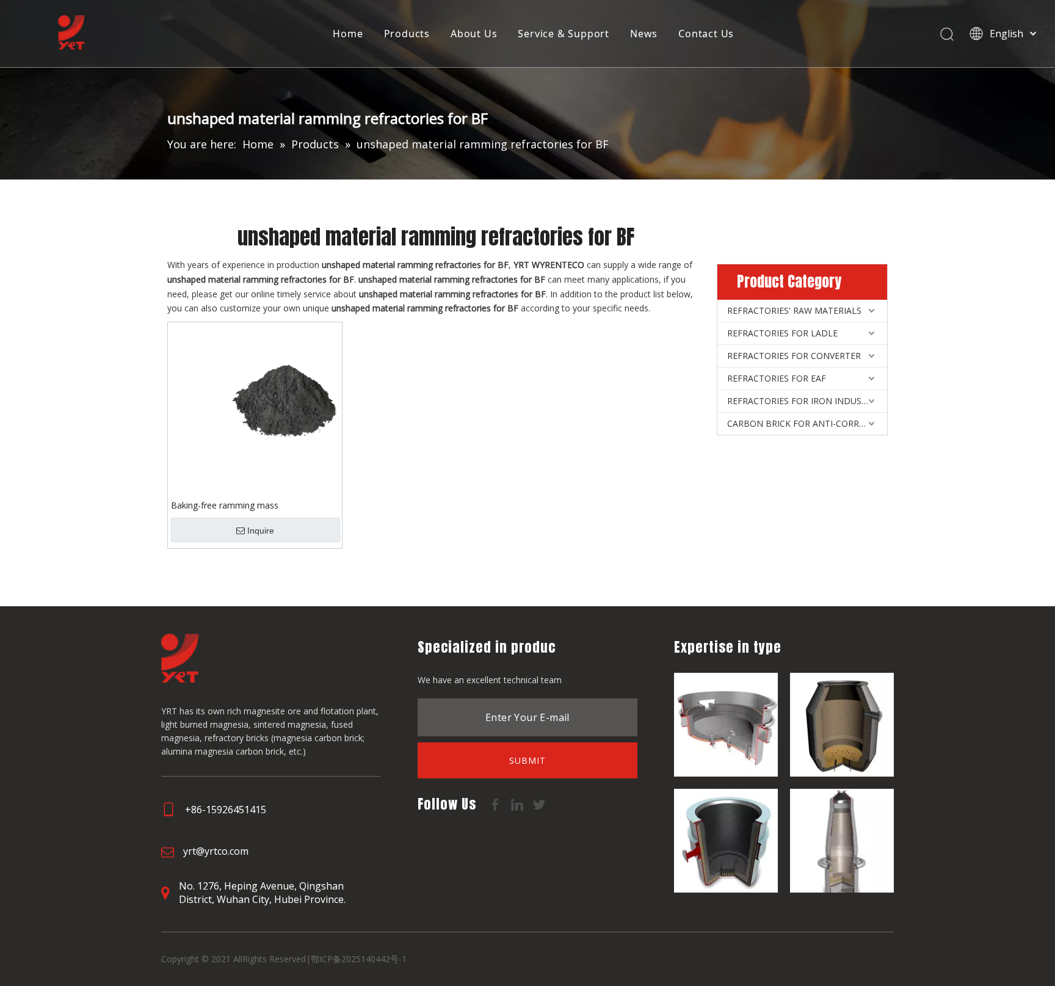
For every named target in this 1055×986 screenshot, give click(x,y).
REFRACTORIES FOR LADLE (782, 333)
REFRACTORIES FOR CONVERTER (794, 355)
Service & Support (563, 33)
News (644, 33)
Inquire (260, 530)
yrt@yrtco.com (215, 851)
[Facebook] (496, 803)
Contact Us (706, 33)
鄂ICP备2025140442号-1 (359, 959)
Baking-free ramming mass (224, 505)
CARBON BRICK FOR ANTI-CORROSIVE (805, 423)
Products (407, 33)
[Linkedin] (518, 803)
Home (348, 33)
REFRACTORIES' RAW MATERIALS (794, 310)
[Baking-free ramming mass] (255, 408)
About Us (474, 33)
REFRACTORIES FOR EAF (776, 378)
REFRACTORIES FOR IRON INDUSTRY (802, 401)
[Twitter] (539, 803)
